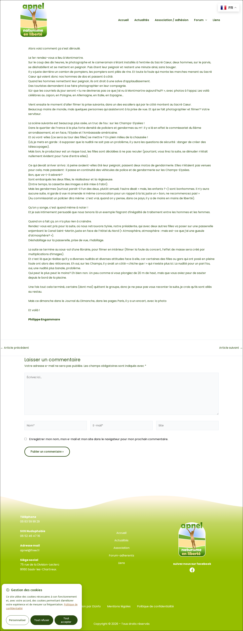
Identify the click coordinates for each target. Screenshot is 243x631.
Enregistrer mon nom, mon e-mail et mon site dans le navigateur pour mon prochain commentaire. (98, 439)
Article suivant (231, 347)
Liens (216, 20)
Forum (199, 20)
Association (121, 548)
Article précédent (14, 347)
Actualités (141, 20)
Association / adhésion (171, 20)
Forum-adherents (121, 555)
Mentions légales (119, 606)
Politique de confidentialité (155, 606)
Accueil (123, 20)
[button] (205, 20)
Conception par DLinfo (85, 606)
